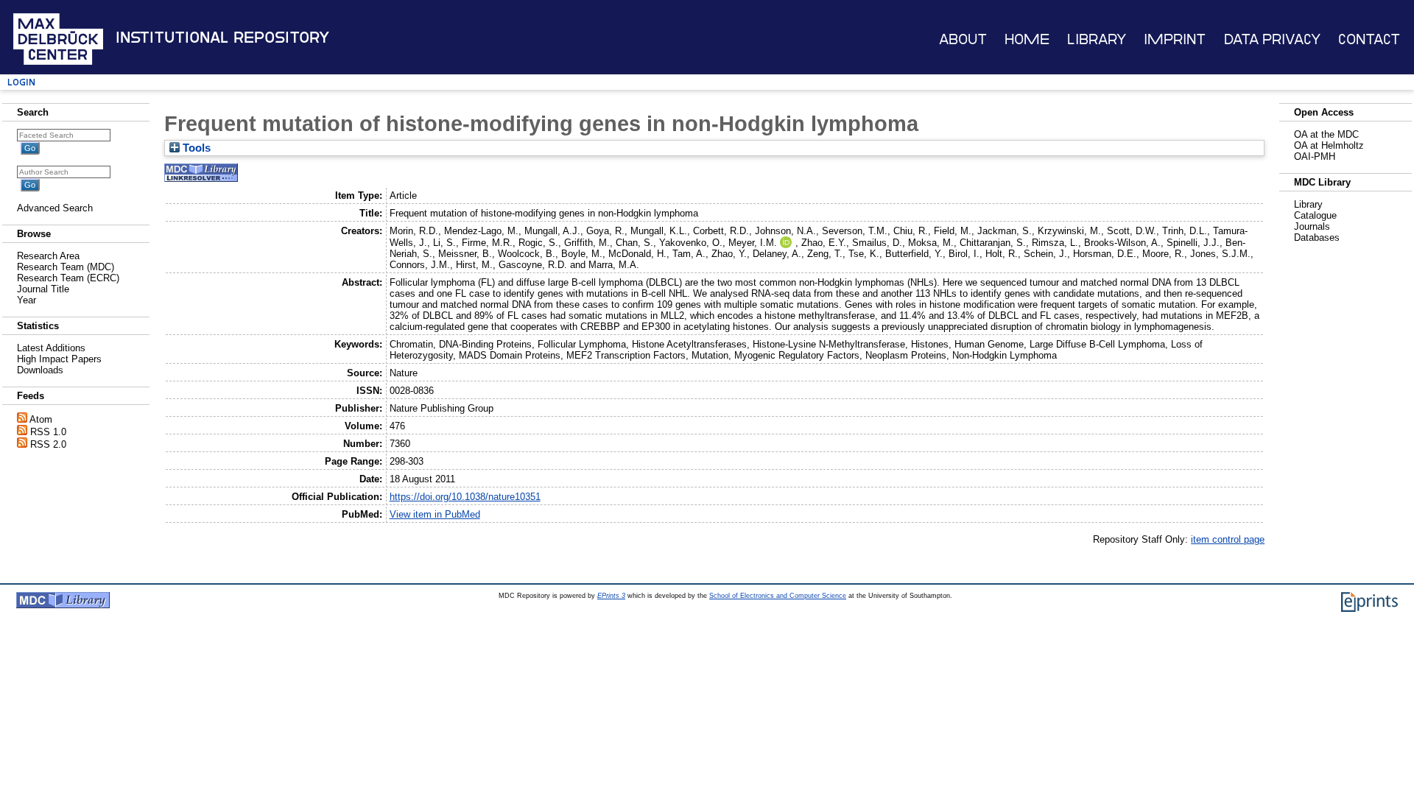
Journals (1312, 226)
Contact (1369, 39)
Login (21, 82)
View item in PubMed (435, 514)
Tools (195, 148)
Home (1027, 39)
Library (1096, 39)
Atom (40, 419)
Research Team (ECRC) (68, 277)
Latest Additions (51, 347)
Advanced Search (55, 208)
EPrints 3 (611, 595)
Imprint (1175, 39)
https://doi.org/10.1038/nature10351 (465, 496)
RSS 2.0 (48, 444)
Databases (1317, 237)
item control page (1227, 539)
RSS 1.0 (48, 431)
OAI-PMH (1314, 156)
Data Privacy (1272, 39)
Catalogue (1315, 215)
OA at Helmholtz (1329, 145)
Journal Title (43, 289)
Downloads (40, 370)
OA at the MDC (1326, 134)
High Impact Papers (59, 358)
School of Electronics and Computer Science (777, 595)
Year (26, 300)
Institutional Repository (222, 37)
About (963, 39)
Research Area (48, 255)
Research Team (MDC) (65, 266)
